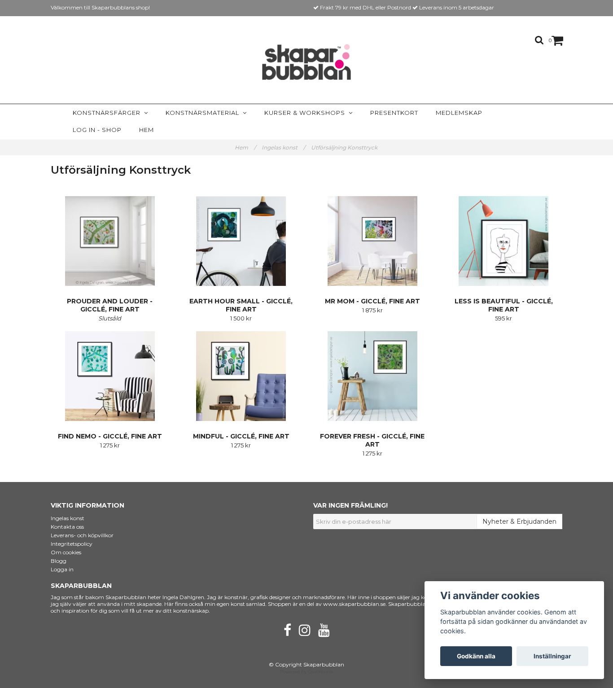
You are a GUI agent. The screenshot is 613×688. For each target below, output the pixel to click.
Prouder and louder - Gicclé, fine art (110, 305)
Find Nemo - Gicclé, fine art (110, 436)
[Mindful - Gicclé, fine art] (241, 376)
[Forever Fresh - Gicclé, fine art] (372, 376)
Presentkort (394, 112)
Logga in (62, 569)
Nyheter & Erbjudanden (519, 521)
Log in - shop (97, 129)
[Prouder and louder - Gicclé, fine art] (110, 241)
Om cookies (66, 552)
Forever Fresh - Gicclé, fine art (372, 440)
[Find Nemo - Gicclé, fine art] (110, 376)
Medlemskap (459, 112)
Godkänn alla (476, 656)
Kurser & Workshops (306, 112)
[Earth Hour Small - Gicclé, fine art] (241, 241)
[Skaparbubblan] (306, 62)
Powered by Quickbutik (306, 672)
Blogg (58, 560)
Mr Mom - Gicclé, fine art (372, 301)
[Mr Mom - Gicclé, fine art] (372, 241)
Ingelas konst (283, 147)
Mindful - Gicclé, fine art (241, 436)
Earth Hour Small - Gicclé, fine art (241, 305)
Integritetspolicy (71, 543)
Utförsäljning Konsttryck (345, 147)
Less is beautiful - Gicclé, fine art (504, 305)
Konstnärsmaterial (204, 112)
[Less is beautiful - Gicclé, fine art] (504, 241)
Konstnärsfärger (108, 112)
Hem (146, 129)
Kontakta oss (67, 526)
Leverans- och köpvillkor (82, 535)
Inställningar (552, 656)
